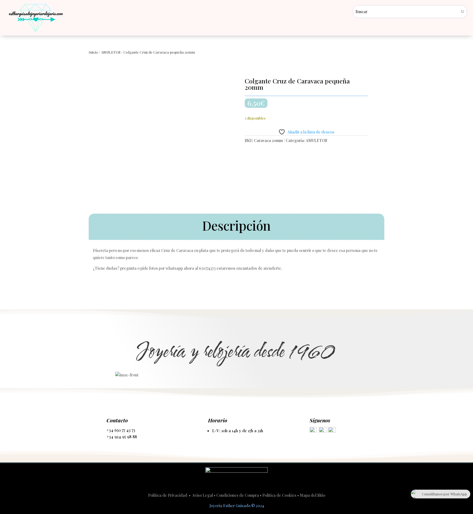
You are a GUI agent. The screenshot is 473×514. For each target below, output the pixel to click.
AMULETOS (110, 52)
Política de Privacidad (168, 495)
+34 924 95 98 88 (121, 436)
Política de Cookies (279, 495)
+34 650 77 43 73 (120, 430)
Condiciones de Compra (237, 495)
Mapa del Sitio (312, 495)
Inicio (93, 52)
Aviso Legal (202, 495)
